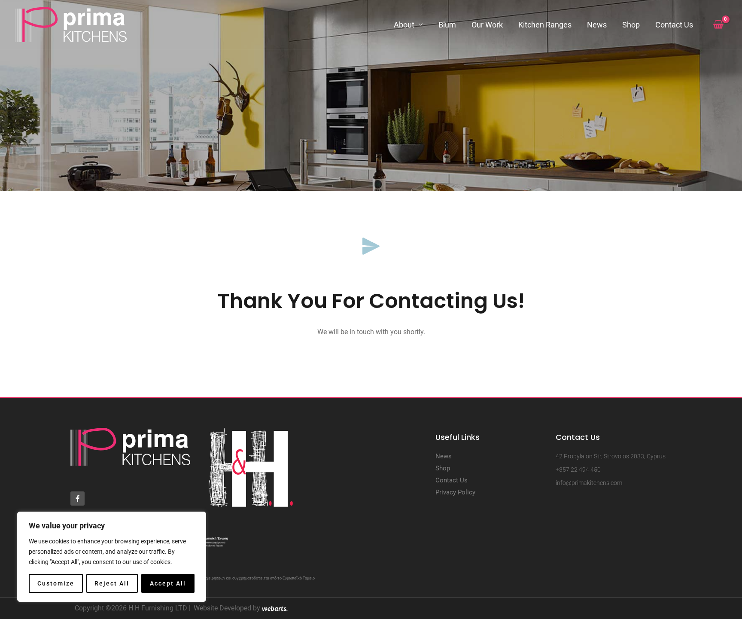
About (404, 24)
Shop (631, 24)
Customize (55, 583)
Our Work (487, 24)
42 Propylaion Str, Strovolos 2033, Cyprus (611, 456)
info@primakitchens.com (589, 482)
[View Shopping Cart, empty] (718, 24)
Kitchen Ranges (545, 24)
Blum (447, 24)
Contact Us (674, 24)
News (597, 24)
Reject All (111, 583)
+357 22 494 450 (578, 469)
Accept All (168, 583)
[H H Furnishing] (71, 24)
